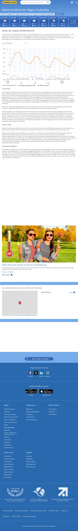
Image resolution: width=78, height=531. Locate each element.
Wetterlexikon (8, 475)
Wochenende (25, 14)
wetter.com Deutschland (11, 417)
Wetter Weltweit (8, 472)
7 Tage (34, 14)
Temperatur (29, 414)
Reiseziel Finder (30, 461)
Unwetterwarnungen (10, 414)
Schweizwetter (8, 461)
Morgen (9, 14)
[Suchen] (47, 2)
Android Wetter (53, 414)
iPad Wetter (52, 412)
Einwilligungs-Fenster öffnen (39, 511)
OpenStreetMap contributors (30, 315)
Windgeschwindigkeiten (33, 412)
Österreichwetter (9, 464)
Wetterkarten (30, 405)
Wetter (6, 405)
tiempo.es (7, 437)
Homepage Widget (9, 427)
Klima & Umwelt (30, 467)
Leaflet (13, 315)
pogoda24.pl (7, 445)
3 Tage (17, 14)
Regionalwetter (8, 467)
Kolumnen (7, 412)
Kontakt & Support (54, 511)
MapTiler (19, 315)
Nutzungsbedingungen (29, 516)
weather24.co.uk (8, 447)
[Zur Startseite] (10, 2)
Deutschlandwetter (9, 459)
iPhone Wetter (53, 409)
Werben (6, 425)
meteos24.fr (7, 440)
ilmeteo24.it (7, 442)
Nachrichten (7, 456)
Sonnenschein (30, 417)
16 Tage (41, 14)
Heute (3, 14)
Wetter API (7, 430)
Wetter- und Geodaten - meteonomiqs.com (10, 433)
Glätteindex (29, 459)
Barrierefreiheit (16, 516)
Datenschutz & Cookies (21, 511)
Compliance (6, 516)
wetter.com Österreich (10, 422)
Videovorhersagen (9, 409)
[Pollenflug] (72, 2)
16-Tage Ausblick (73, 22)
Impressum (64, 511)
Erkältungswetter (31, 464)
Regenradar (50, 14)
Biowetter (29, 456)
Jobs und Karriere (8, 511)
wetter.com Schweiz (9, 419)
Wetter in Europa (9, 469)
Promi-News (7, 477)
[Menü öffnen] (76, 2)
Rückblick (59, 14)
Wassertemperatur (31, 419)
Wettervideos (8, 452)
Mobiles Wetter (54, 405)
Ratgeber (29, 452)
